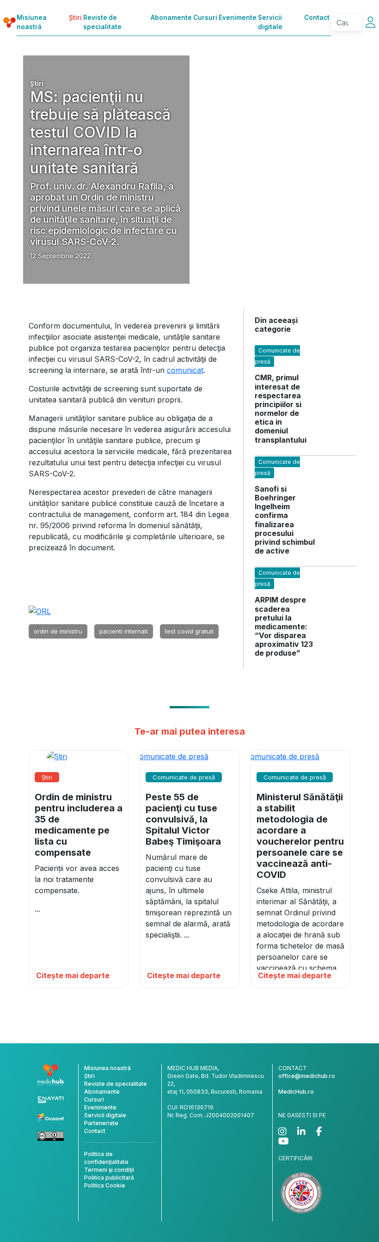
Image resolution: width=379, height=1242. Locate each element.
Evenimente (238, 17)
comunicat (185, 370)
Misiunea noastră (32, 22)
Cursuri (205, 17)
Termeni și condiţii (109, 1169)
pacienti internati (123, 631)
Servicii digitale (270, 22)
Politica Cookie (104, 1185)
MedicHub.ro (296, 1091)
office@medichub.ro (306, 1075)
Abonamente (171, 17)
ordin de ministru (58, 631)
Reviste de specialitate (102, 22)
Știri (75, 17)
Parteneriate (101, 1123)
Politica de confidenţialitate (106, 1158)
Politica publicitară (109, 1177)
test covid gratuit (189, 631)
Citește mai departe (73, 975)
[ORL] (40, 610)
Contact (317, 17)
